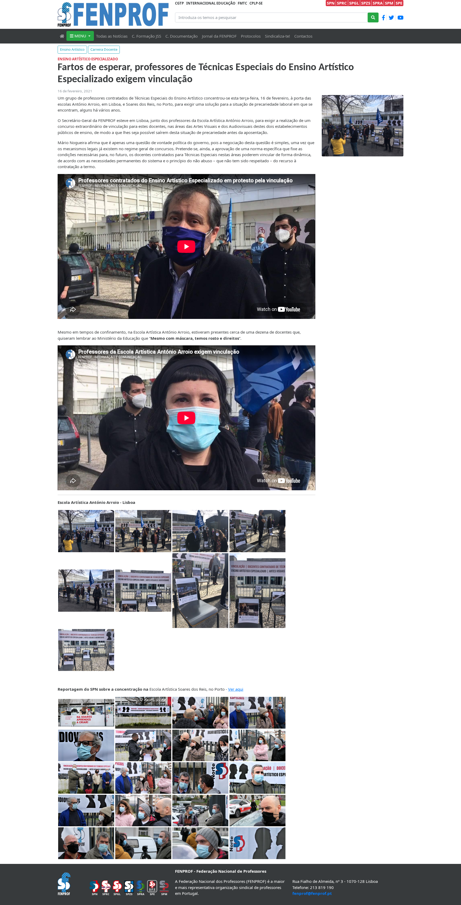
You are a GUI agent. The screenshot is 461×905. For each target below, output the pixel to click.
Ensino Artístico (72, 49)
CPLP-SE (256, 3)
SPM (389, 3)
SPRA (378, 3)
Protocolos (251, 36)
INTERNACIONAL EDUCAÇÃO (210, 3)
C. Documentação (181, 36)
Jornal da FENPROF (219, 36)
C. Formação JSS (146, 36)
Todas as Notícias (112, 36)
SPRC (342, 3)
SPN (331, 3)
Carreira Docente (103, 49)
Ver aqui (235, 689)
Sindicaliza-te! (277, 36)
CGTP (179, 3)
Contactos (303, 36)
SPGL (354, 3)
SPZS (365, 3)
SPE (399, 3)
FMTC (242, 3)
